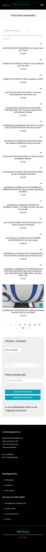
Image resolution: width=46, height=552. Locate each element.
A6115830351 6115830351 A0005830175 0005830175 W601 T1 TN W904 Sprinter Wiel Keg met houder (23, 207)
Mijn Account (9, 491)
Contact (8, 519)
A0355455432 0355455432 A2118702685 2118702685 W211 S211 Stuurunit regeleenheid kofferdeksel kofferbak (23, 110)
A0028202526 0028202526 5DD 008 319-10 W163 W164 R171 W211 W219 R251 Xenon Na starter (23, 127)
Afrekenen (8, 485)
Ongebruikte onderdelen (23, 398)
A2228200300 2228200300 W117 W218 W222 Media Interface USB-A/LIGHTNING (23, 311)
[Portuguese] (15, 346)
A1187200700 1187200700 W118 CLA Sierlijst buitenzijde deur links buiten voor (23, 93)
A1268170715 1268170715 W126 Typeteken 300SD (23, 79)
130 (23, 328)
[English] (8, 346)
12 (20, 325)
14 (30, 325)
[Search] (36, 4)
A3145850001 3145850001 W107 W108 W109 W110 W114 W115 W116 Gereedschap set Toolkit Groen (23, 255)
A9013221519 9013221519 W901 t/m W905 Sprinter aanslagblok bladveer (23, 158)
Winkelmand (9, 480)
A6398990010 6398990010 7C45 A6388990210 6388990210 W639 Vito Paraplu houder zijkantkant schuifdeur (23, 189)
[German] (13, 346)
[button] (41, 305)
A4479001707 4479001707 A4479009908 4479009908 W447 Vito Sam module (23, 239)
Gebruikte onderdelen (23, 392)
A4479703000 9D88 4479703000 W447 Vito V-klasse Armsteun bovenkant (23, 224)
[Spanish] (17, 346)
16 (39, 325)
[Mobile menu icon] (42, 5)
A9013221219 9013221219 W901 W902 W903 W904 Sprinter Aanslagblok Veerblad (23, 173)
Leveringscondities (12, 514)
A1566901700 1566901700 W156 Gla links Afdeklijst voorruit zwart (23, 65)
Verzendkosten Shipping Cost (15, 503)
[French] (10, 346)
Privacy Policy (10, 509)
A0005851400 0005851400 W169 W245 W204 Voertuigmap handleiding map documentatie (23, 142)
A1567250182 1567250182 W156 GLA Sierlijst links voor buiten (23, 49)
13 (25, 325)
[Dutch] (6, 346)
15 (35, 325)
